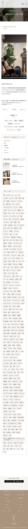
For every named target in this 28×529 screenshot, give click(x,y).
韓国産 (18, 306)
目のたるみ (5, 375)
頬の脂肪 (9, 408)
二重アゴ (8, 195)
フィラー (18, 366)
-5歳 (15, 336)
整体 (8, 445)
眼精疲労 (20, 264)
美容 (8, 267)
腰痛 (19, 198)
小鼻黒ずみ (18, 345)
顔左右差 (18, 432)
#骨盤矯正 (20, 120)
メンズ (4, 252)
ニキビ (14, 210)
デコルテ (19, 426)
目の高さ (19, 423)
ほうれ (14, 408)
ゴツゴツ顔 (21, 405)
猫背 (16, 198)
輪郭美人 (9, 246)
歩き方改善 (14, 297)
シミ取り (5, 258)
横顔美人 (5, 246)
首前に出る (5, 378)
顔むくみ (19, 414)
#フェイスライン (11, 130)
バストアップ (13, 201)
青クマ (4, 372)
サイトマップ (21, 511)
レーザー (5, 369)
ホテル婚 (5, 264)
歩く (4, 354)
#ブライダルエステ (8, 126)
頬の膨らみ (19, 237)
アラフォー (5, 318)
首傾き (4, 420)
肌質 (10, 366)
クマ (9, 369)
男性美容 (9, 297)
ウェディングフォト (6, 300)
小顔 (2, 104)
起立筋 (11, 390)
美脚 (17, 240)
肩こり (17, 309)
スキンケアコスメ (6, 255)
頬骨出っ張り (8, 204)
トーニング (16, 207)
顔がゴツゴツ (5, 390)
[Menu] (25, 3)
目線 (12, 354)
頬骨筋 (11, 387)
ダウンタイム (11, 285)
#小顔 (6, 120)
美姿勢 (10, 309)
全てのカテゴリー (7, 140)
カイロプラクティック (15, 324)
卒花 (10, 411)
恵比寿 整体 (13, 333)
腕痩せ (17, 429)
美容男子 (9, 264)
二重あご (5, 429)
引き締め (9, 243)
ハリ (21, 276)
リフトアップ (19, 249)
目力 (20, 261)
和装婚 (13, 432)
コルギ (19, 297)
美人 (23, 261)
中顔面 (13, 261)
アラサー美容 (5, 249)
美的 (18, 327)
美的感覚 (22, 327)
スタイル (21, 240)
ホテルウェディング (13, 357)
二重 (7, 279)
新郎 (4, 432)
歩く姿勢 (8, 354)
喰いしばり (22, 225)
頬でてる (16, 402)
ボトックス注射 (21, 420)
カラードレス (5, 357)
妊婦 (11, 228)
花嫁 (10, 219)
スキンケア (18, 204)
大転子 (9, 315)
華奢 (11, 222)
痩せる (15, 363)
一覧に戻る (14, 109)
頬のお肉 (5, 408)
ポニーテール (13, 270)
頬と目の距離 (5, 321)
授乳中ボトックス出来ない (18, 442)
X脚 (13, 240)
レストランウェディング (7, 360)
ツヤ (12, 282)
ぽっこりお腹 (5, 363)
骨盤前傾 (14, 315)
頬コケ (10, 435)
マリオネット (5, 336)
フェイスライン (6, 222)
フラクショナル (6, 291)
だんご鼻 (9, 348)
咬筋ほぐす (5, 435)
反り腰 (20, 228)
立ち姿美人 (19, 348)
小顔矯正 (10, 231)
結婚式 (15, 222)
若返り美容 (15, 318)
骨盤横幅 (5, 315)
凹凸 (19, 195)
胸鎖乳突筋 (16, 396)
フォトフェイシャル (7, 276)
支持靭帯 (18, 291)
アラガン (14, 306)
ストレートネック (13, 216)
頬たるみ (5, 312)
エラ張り (5, 273)
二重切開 (16, 279)
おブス (4, 267)
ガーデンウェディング (7, 414)
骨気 (23, 297)
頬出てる (5, 423)
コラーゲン (11, 399)
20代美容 (21, 339)
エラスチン (5, 399)
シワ (4, 396)
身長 (21, 342)
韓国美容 (5, 288)
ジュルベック (18, 285)
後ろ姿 (21, 381)
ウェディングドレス (16, 303)
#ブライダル (17, 123)
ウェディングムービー (16, 300)
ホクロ (13, 258)
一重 (4, 279)
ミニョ (4, 324)
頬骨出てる (22, 402)
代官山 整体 (21, 330)
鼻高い (8, 270)
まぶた (9, 213)
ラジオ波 (5, 210)
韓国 (8, 324)
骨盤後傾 (18, 315)
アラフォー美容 (12, 249)
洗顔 (22, 372)
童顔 (19, 321)
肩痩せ (13, 429)
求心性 (11, 321)
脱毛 (23, 255)
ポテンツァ (17, 282)
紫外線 (13, 252)
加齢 (15, 291)
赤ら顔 (13, 276)
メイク (18, 336)
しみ (9, 258)
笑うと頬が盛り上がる (12, 423)
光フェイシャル (16, 342)
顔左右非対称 (14, 420)
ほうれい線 (5, 306)
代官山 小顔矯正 (6, 330)
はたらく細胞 (5, 402)
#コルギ (11, 120)
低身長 (9, 345)
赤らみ (18, 372)
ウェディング (17, 354)
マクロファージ (17, 399)
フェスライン (19, 201)
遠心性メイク (12, 339)
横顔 (9, 312)
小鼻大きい (19, 408)
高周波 (21, 207)
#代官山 (19, 130)
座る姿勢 (8, 282)
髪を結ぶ (18, 270)
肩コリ (23, 213)
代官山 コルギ (14, 330)
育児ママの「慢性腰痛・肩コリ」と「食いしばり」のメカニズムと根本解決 (13, 439)
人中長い (5, 261)
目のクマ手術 (10, 372)
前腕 (4, 426)
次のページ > (22, 109)
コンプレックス (6, 237)
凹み (11, 291)
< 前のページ (5, 109)
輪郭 (10, 234)
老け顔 (9, 261)
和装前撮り (9, 432)
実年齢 (11, 336)
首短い (10, 417)
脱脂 (15, 372)
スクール (6, 150)
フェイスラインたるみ (17, 246)
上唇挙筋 (15, 393)
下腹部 (11, 363)
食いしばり (10, 442)
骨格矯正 (22, 324)
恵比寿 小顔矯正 (6, 333)
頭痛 (21, 216)
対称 (15, 225)
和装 (20, 429)
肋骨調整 (5, 381)
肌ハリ (4, 294)
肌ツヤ (10, 384)
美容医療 (19, 210)
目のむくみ (5, 417)
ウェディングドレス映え (7, 393)
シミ (16, 252)
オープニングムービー (7, 303)
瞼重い (19, 294)
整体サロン (17, 267)
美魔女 (20, 318)
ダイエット (20, 363)
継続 (22, 321)
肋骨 (19, 378)
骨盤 (23, 198)
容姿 (16, 351)
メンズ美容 (6, 147)
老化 (7, 396)
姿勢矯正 (5, 243)
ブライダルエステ (15, 219)
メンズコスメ (16, 231)
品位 (20, 279)
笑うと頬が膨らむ (17, 387)
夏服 (9, 429)
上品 (4, 282)
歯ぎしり (9, 381)
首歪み (9, 420)
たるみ (16, 445)
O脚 (10, 240)
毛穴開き (5, 213)
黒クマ (18, 369)
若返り (10, 318)
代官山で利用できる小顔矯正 (8, 100)
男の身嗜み (21, 390)
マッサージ (5, 231)
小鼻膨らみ (5, 411)
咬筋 (9, 327)
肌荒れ (19, 384)
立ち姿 (14, 348)
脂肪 (4, 240)
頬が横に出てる (6, 405)
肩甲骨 (11, 448)
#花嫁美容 (21, 126)
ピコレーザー (15, 288)
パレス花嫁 (14, 426)
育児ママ (5, 442)
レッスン (18, 448)
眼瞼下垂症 (19, 360)
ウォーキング (11, 198)
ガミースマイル (21, 393)
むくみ (20, 445)
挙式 (19, 222)
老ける (21, 309)
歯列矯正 (5, 327)
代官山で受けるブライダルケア (13, 102)
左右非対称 (10, 225)
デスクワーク (5, 216)
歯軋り (23, 303)
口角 (16, 234)
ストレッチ (11, 375)
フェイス (21, 396)
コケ (16, 195)
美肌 (13, 273)
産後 (8, 228)
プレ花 (13, 411)
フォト (4, 342)
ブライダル (9, 104)
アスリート (5, 309)
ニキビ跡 (9, 288)
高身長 (13, 345)
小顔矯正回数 (13, 237)
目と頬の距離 (5, 387)
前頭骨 (9, 294)
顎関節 (8, 201)
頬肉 (10, 306)
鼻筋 (4, 270)
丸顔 (7, 240)
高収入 (4, 297)
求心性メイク (5, 339)
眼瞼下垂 (11, 279)
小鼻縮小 (5, 348)
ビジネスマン (5, 234)
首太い (15, 378)
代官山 (4, 445)
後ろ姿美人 (5, 384)
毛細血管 (14, 384)
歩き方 (4, 228)
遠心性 (15, 321)
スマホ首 (11, 402)
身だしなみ (15, 264)
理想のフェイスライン (16, 312)
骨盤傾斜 (5, 345)
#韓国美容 (10, 123)
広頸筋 (11, 396)
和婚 (23, 333)
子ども (4, 451)
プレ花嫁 (5, 225)
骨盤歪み (10, 378)
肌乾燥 (9, 252)
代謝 (4, 351)
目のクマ (13, 369)
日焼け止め (21, 252)
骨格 (14, 366)
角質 (8, 342)
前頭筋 (13, 294)
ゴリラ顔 (14, 414)
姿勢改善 (15, 390)
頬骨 (7, 448)
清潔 (22, 351)
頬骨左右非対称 (21, 417)
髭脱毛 (19, 255)
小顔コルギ (14, 327)
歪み (4, 448)
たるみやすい (5, 366)
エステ (12, 267)
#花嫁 (16, 126)
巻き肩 (13, 351)
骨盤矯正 (5, 104)
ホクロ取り (18, 258)
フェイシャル (13, 255)
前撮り (23, 300)
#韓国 (15, 120)
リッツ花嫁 (9, 426)
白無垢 (19, 333)
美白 (16, 273)
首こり (12, 445)
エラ (12, 195)
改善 (4, 195)
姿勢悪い (14, 417)
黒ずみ (17, 276)
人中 (22, 258)
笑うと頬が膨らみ (14, 405)
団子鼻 (22, 267)
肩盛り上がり (15, 381)
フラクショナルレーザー (7, 207)
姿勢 (22, 448)
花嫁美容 (22, 219)
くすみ (9, 273)
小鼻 (17, 339)
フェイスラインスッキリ (17, 243)
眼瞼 (14, 360)
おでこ (13, 213)
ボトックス (5, 285)
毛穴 (13, 204)
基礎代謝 (8, 351)
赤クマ (22, 369)
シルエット (17, 375)
